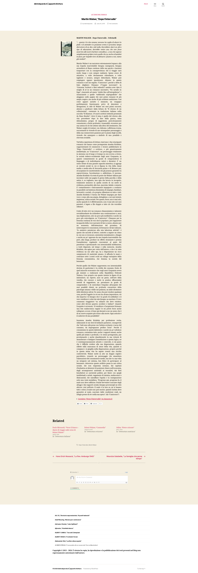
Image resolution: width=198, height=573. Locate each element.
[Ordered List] (86, 482)
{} (96, 482)
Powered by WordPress (90, 568)
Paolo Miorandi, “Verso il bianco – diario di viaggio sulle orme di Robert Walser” (66, 430)
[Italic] (79, 482)
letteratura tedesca (99, 14)
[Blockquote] (90, 482)
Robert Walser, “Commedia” (95, 428)
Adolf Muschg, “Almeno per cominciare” (68, 520)
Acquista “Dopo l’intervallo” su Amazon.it (95, 399)
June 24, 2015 (101, 23)
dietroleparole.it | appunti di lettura (48, 4)
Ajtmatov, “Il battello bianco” (64, 528)
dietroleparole (88, 23)
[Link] (94, 482)
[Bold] (77, 482)
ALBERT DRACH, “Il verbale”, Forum (66, 537)
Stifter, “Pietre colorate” (125, 428)
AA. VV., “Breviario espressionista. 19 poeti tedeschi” (72, 515)
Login (126, 472)
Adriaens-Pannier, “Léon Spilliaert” (66, 524)
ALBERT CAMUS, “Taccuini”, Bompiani (67, 532)
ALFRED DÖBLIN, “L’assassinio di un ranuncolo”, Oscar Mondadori (76, 545)
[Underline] (81, 482)
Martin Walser (93, 445)
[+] (98, 482)
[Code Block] (92, 482)
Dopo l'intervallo (83, 445)
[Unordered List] (88, 482)
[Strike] (84, 482)
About (146, 4)
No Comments (113, 23)
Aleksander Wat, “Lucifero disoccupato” (68, 541)
